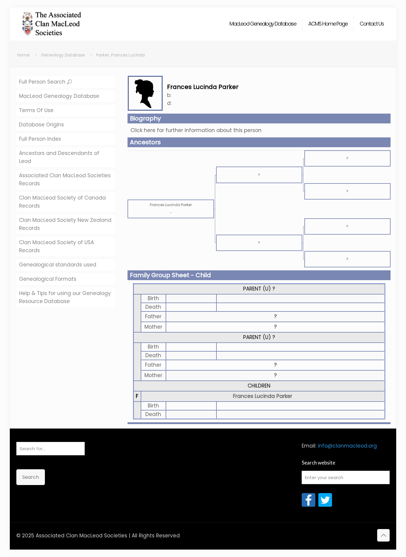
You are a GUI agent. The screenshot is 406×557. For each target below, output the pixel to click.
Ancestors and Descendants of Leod (59, 157)
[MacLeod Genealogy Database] (51, 20)
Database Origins (41, 124)
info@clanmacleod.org (347, 445)
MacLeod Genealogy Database (59, 96)
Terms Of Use (36, 110)
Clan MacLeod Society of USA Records (56, 246)
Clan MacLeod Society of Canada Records (62, 201)
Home (23, 55)
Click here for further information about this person (196, 130)
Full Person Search (43, 81)
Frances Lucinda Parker (262, 396)
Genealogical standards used (57, 264)
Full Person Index (40, 138)
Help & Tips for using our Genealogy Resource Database (65, 297)
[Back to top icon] (383, 535)
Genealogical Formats (47, 279)
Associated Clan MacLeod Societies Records (65, 179)
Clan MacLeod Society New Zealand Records (65, 224)
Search (30, 477)
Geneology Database (63, 55)
